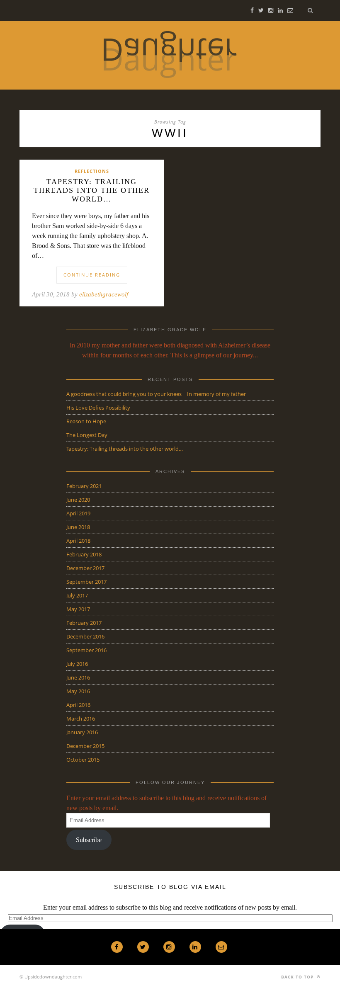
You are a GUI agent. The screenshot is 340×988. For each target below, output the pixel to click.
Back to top (298, 977)
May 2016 (78, 691)
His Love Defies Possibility (98, 407)
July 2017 (77, 595)
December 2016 (85, 636)
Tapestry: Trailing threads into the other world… (92, 190)
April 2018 (78, 540)
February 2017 (84, 622)
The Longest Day (86, 435)
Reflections (92, 171)
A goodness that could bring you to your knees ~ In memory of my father (156, 394)
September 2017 (86, 581)
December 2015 (85, 746)
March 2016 (80, 718)
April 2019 (78, 513)
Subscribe (89, 839)
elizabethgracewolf (103, 294)
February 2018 (84, 554)
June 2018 (78, 527)
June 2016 (78, 677)
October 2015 (83, 759)
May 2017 (78, 609)
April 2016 (78, 705)
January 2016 (82, 732)
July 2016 (77, 664)
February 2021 (84, 486)
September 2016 (86, 650)
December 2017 (85, 568)
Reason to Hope (86, 421)
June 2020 (78, 499)
